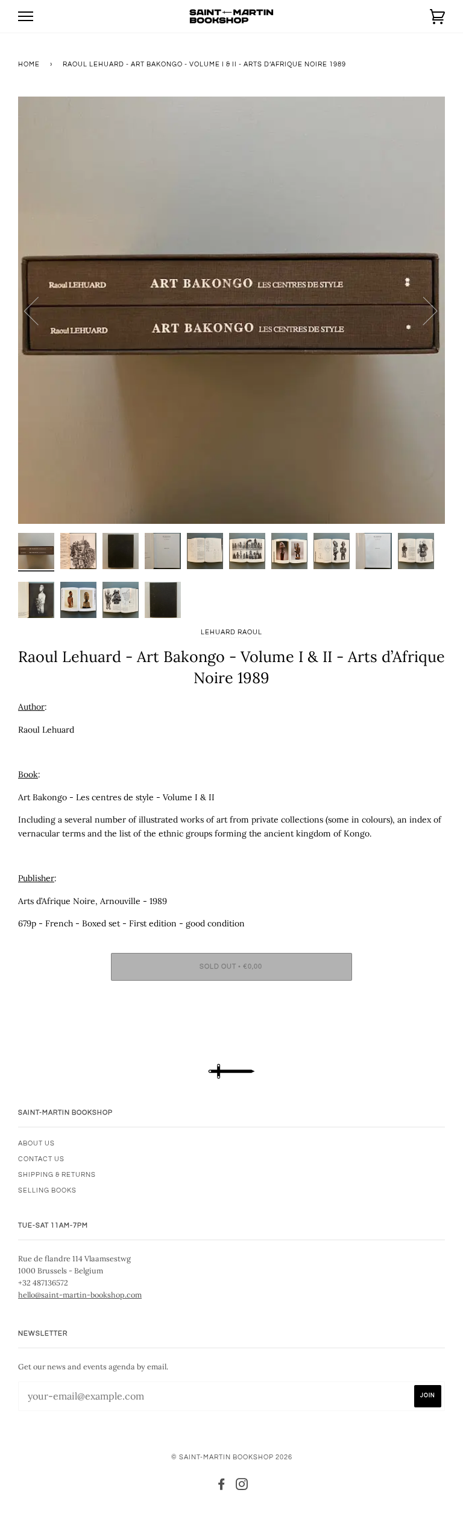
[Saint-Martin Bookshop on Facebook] (221, 1486)
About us (36, 1143)
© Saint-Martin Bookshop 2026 (231, 1457)
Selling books (47, 1190)
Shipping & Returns (57, 1174)
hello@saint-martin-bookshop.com (80, 1294)
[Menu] (25, 16)
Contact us (41, 1159)
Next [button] (423, 310)
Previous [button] (38, 310)
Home (29, 64)
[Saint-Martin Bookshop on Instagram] (242, 1486)
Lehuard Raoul (231, 632)
